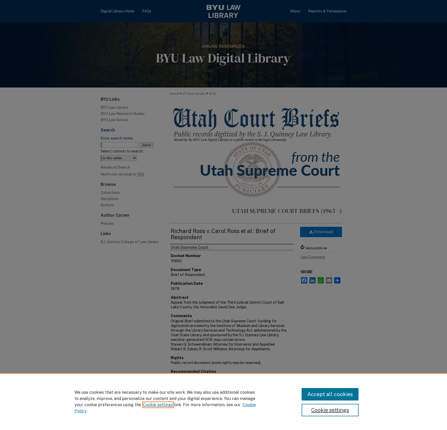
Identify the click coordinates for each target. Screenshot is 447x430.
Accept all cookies (330, 394)
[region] (223, 401)
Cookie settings (158, 404)
